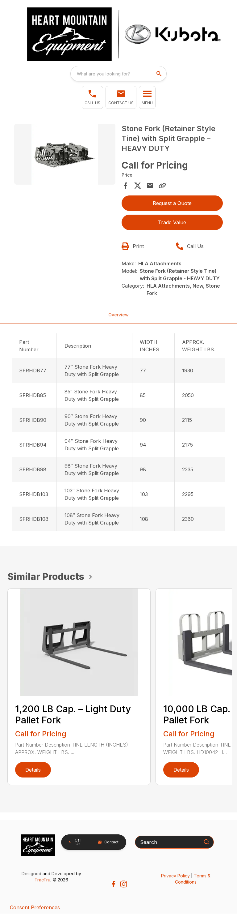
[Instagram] (123, 884)
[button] (92, 97)
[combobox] (118, 73)
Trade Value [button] (172, 222)
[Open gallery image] (64, 154)
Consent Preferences (35, 907)
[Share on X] (137, 185)
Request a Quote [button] (172, 203)
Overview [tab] (118, 314)
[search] (159, 73)
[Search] (206, 842)
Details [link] (33, 770)
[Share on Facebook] (125, 185)
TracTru (42, 879)
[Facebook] (113, 884)
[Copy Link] (162, 185)
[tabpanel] (64, 155)
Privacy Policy (175, 875)
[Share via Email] (150, 185)
